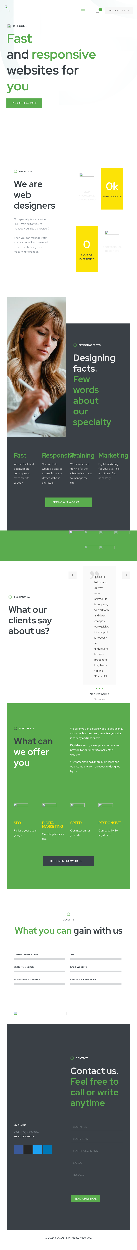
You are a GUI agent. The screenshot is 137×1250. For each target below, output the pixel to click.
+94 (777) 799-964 (26, 1132)
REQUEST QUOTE (119, 10)
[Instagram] (28, 1149)
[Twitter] (37, 1149)
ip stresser (6, 1247)
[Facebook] (18, 1149)
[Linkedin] (47, 1149)
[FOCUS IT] (8, 10)
